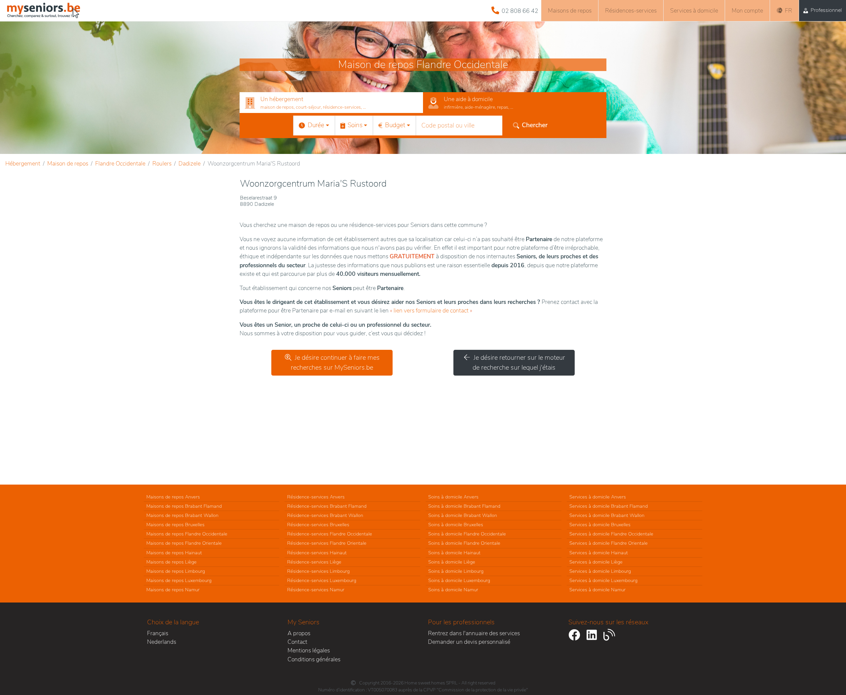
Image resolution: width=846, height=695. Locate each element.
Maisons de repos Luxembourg (179, 580)
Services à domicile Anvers (597, 497)
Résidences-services (631, 11)
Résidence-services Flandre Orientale (326, 543)
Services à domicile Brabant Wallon (606, 515)
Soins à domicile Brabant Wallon (462, 515)
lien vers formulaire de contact (431, 310)
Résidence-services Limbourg (318, 571)
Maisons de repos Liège (171, 562)
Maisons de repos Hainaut (174, 552)
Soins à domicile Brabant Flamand (464, 506)
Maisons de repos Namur (173, 589)
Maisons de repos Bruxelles (175, 524)
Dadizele (189, 163)
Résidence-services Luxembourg (321, 580)
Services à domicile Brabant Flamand (608, 506)
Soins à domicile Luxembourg (459, 580)
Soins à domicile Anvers (453, 497)
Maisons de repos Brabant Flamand (184, 506)
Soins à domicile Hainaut (454, 552)
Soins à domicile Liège (451, 562)
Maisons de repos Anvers (173, 497)
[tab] (331, 102)
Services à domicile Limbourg (600, 571)
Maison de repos (67, 163)
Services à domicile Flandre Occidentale (611, 533)
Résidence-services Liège (314, 562)
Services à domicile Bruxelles (600, 524)
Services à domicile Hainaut (598, 552)
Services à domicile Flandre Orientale (608, 543)
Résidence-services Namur (315, 589)
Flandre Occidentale (120, 163)
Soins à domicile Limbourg (455, 571)
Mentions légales (309, 650)
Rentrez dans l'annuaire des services (474, 633)
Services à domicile (694, 11)
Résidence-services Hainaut (317, 552)
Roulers (162, 163)
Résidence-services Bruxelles (318, 524)
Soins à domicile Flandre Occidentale (467, 533)
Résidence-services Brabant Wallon (325, 515)
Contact (297, 642)
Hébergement (22, 163)
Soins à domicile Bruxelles (455, 524)
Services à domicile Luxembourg (603, 580)
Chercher (535, 125)
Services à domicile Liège (596, 562)
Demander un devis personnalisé (469, 642)
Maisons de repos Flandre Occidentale (186, 533)
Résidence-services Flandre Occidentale (329, 533)
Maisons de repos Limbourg (175, 571)
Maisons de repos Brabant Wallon (182, 515)
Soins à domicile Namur (453, 589)
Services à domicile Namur (597, 589)
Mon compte (747, 11)
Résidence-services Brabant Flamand (326, 506)
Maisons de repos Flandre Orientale (184, 543)
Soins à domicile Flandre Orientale (464, 543)
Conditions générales (314, 659)
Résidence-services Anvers (316, 497)
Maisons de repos (570, 11)
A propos (299, 633)
